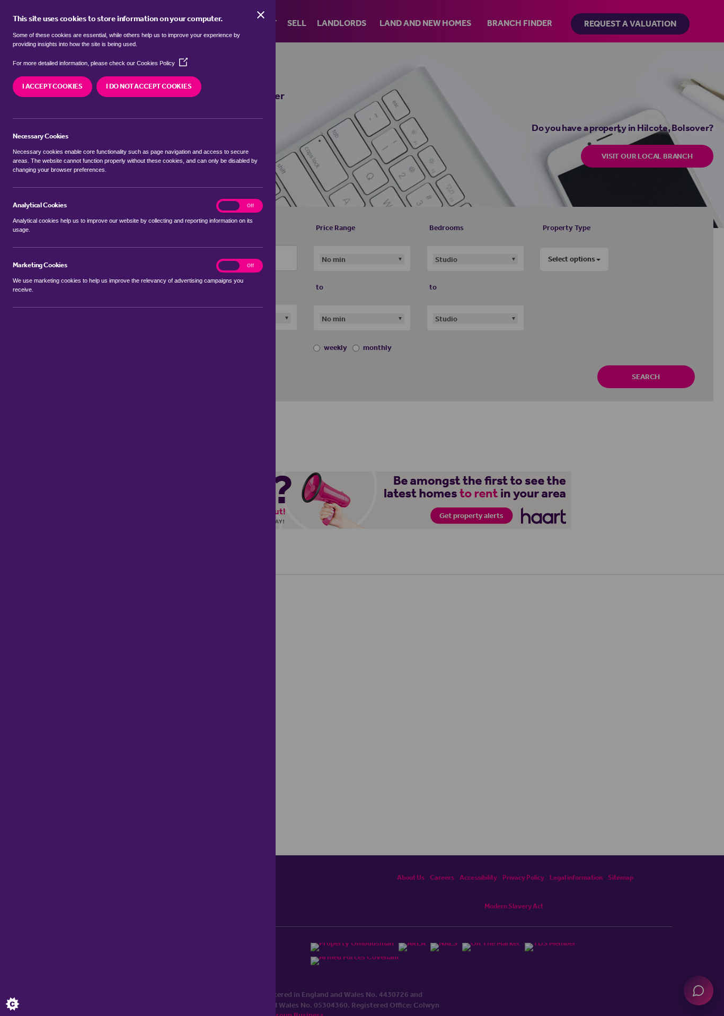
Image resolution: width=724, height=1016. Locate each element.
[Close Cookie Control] (260, 14)
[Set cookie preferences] (21, 995)
